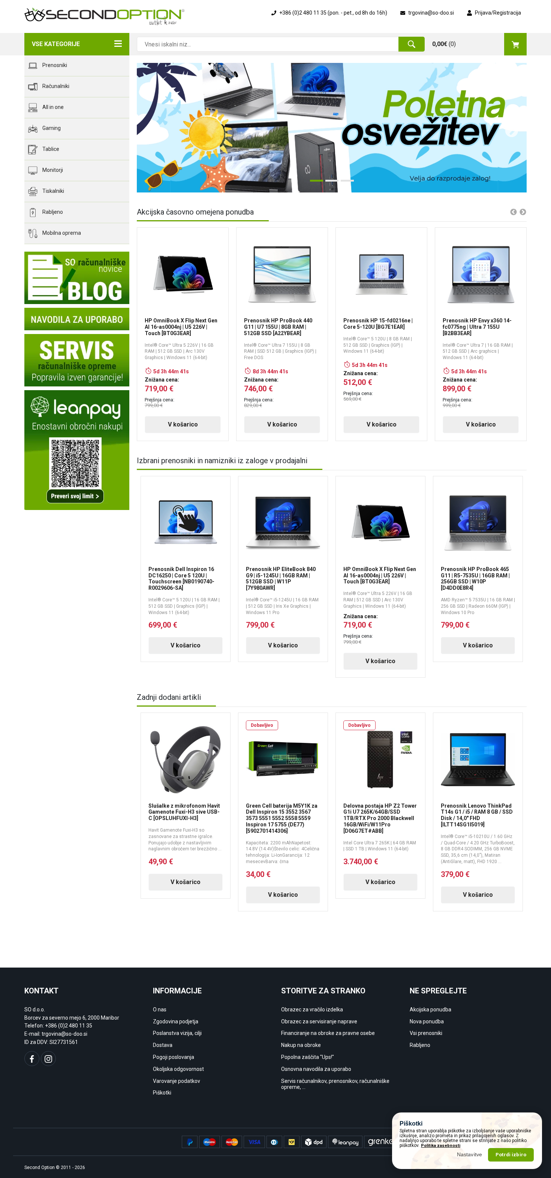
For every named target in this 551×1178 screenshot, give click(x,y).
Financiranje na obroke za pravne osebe (328, 1033)
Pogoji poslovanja (173, 1057)
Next (508, 127)
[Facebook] (31, 1058)
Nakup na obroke (301, 1045)
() (444, 44)
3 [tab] (344, 183)
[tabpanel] (332, 127)
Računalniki (55, 86)
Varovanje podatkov (176, 1081)
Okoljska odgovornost (178, 1069)
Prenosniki (54, 65)
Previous (148, 127)
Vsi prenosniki (426, 1033)
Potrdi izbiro (511, 1154)
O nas (159, 1009)
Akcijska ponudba (430, 1009)
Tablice (50, 149)
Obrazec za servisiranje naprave (319, 1021)
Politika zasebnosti (440, 1145)
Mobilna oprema (61, 233)
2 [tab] (329, 183)
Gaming (51, 128)
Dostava (162, 1045)
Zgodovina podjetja (175, 1021)
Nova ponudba (427, 1021)
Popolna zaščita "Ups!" (307, 1057)
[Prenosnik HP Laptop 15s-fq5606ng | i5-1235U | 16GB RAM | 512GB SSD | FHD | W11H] (332, 127)
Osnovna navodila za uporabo (316, 1069)
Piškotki (162, 1093)
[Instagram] (48, 1058)
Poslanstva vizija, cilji (177, 1033)
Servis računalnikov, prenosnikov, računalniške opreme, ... (335, 1084)
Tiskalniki (52, 191)
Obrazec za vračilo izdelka (312, 1009)
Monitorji (52, 170)
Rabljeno (52, 212)
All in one (52, 107)
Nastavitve (469, 1154)
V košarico (183, 424)
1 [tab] (313, 183)
